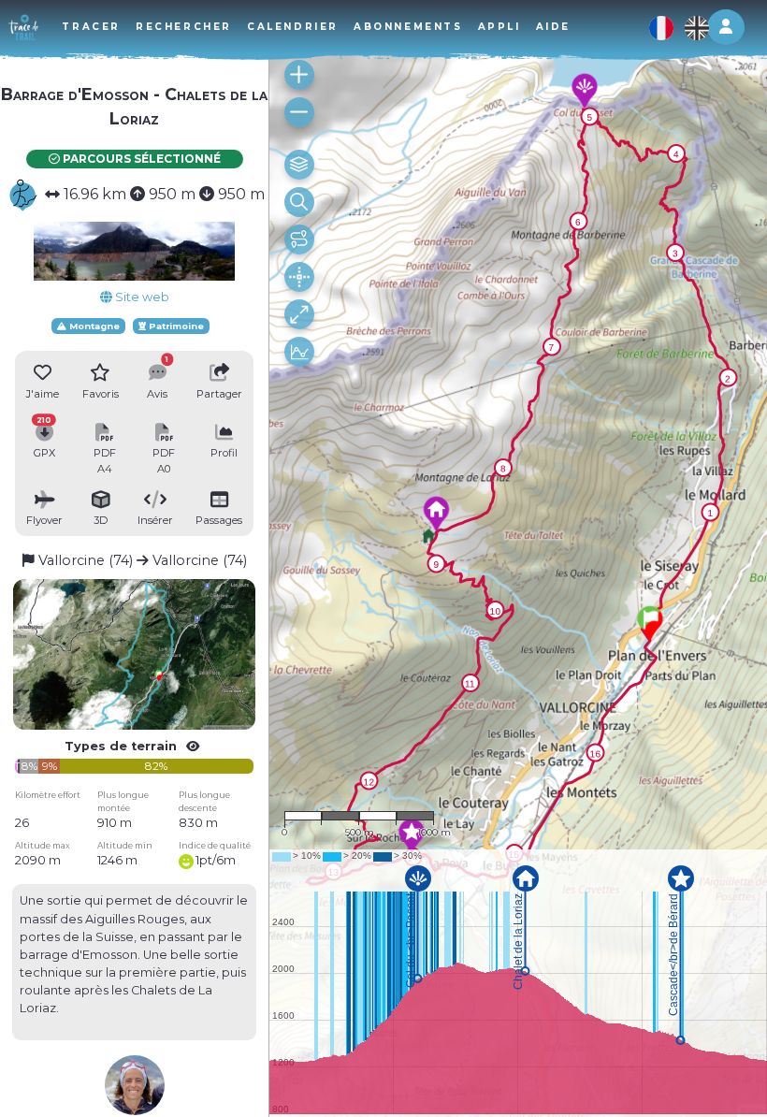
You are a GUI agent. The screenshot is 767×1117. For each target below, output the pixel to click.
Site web (140, 297)
